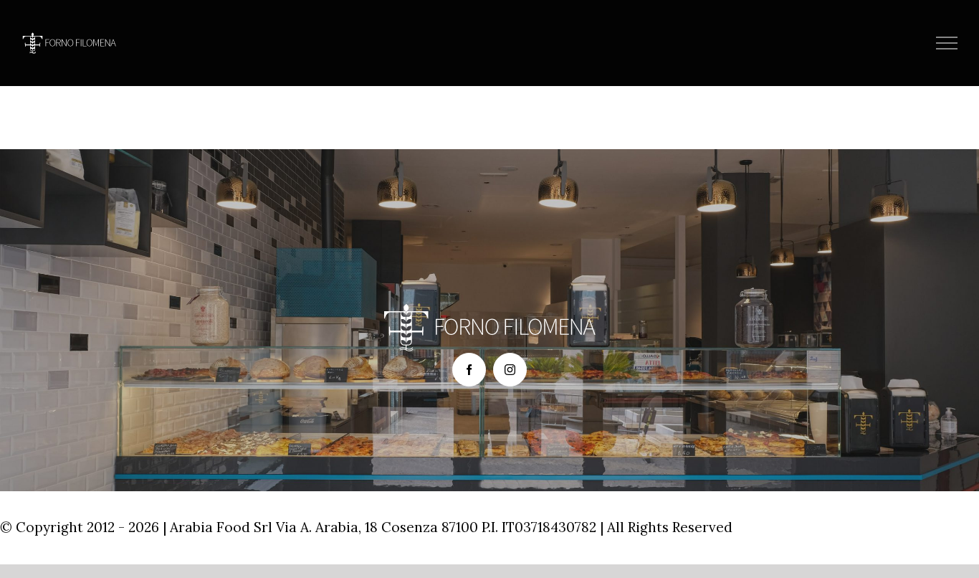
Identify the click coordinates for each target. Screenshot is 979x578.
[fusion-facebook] (469, 370)
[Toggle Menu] (947, 43)
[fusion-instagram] (510, 370)
